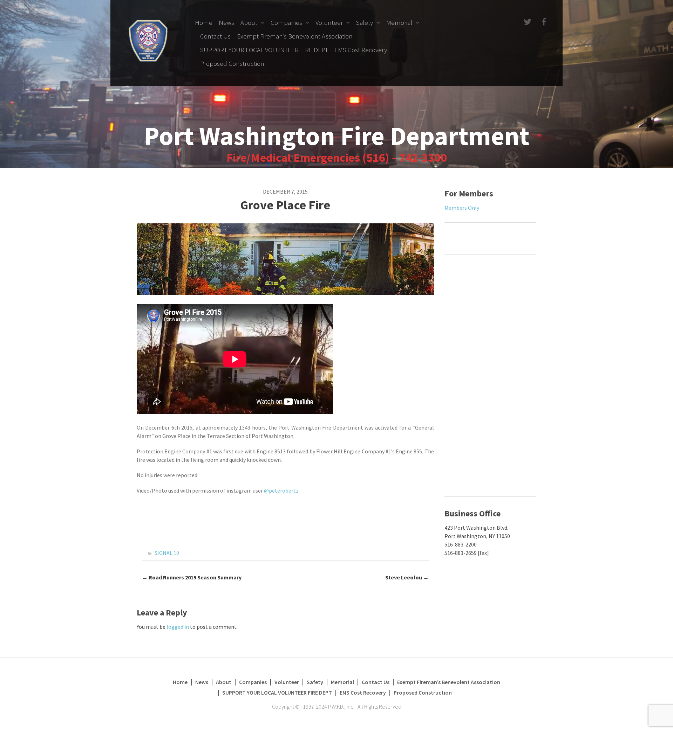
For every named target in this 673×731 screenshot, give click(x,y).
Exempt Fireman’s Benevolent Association (295, 36)
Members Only (461, 207)
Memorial (399, 22)
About (248, 22)
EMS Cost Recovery (360, 50)
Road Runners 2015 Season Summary (192, 577)
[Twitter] (527, 22)
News (226, 22)
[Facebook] (543, 22)
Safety (364, 22)
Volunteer (329, 22)
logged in (177, 626)
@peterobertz (281, 490)
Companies (286, 22)
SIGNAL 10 (167, 552)
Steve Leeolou (407, 577)
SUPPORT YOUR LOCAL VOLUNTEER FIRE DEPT (264, 50)
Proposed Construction (232, 63)
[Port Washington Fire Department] (148, 39)
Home (203, 22)
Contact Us (215, 36)
